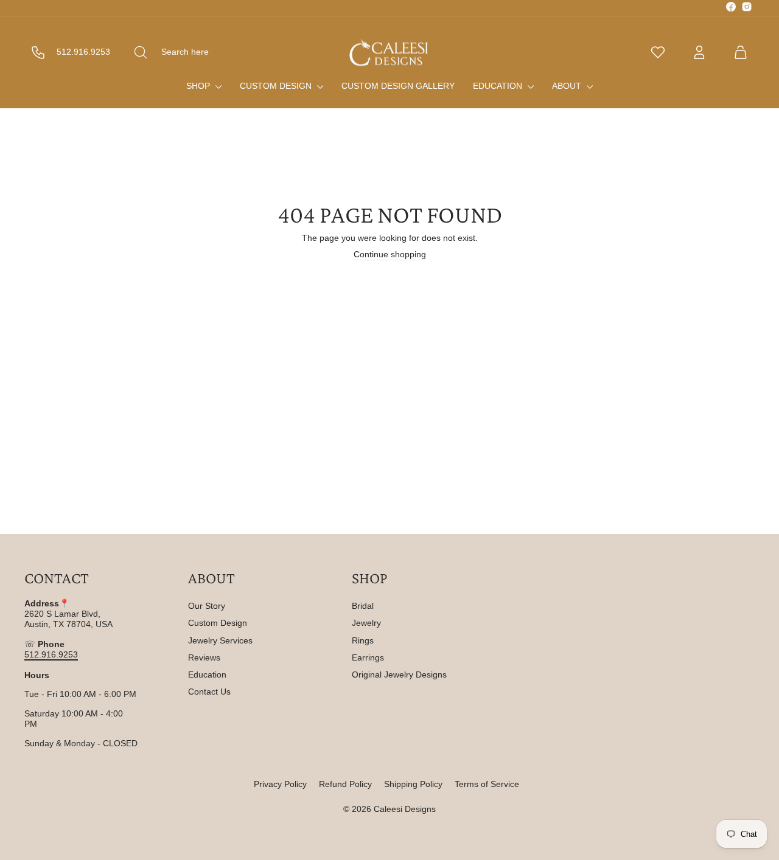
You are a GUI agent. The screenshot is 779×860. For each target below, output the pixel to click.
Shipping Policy (413, 784)
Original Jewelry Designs (399, 674)
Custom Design (277, 86)
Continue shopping (390, 254)
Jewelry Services (220, 640)
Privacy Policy (280, 784)
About (568, 86)
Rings (363, 640)
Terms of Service (487, 784)
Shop (199, 86)
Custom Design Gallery (398, 86)
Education (499, 86)
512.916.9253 (51, 654)
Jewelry (366, 623)
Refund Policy (345, 784)
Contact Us (209, 691)
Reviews (204, 657)
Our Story (206, 606)
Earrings (368, 657)
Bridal (363, 606)
